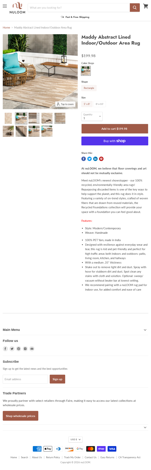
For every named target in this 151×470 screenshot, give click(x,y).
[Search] (135, 7)
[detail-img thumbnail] (34, 131)
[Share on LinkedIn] (95, 159)
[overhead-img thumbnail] (8, 118)
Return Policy (53, 457)
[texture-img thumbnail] (8, 131)
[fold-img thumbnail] (47, 118)
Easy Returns (107, 457)
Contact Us (90, 457)
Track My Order (72, 457)
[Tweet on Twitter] (89, 159)
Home (6, 27)
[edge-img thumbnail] (60, 118)
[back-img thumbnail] (21, 131)
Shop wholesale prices (20, 416)
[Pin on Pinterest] (101, 159)
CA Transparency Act (129, 457)
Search (24, 457)
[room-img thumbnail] (21, 118)
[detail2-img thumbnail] (47, 131)
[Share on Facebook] (83, 159)
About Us (37, 457)
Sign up (57, 379)
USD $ (74, 439)
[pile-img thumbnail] (34, 118)
